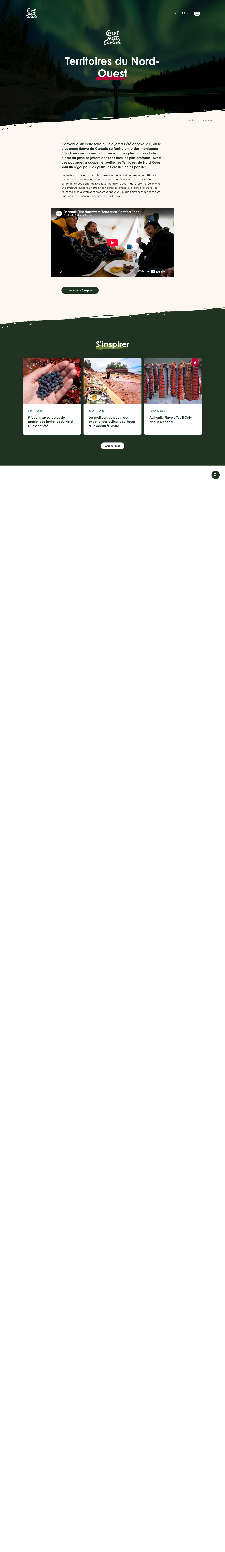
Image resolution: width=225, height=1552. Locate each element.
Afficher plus (112, 445)
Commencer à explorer (80, 290)
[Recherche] (176, 13)
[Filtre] (215, 475)
